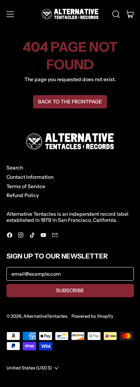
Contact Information (29, 177)
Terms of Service (25, 186)
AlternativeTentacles (45, 316)
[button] (116, 14)
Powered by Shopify (92, 316)
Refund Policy (22, 195)
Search (14, 167)
